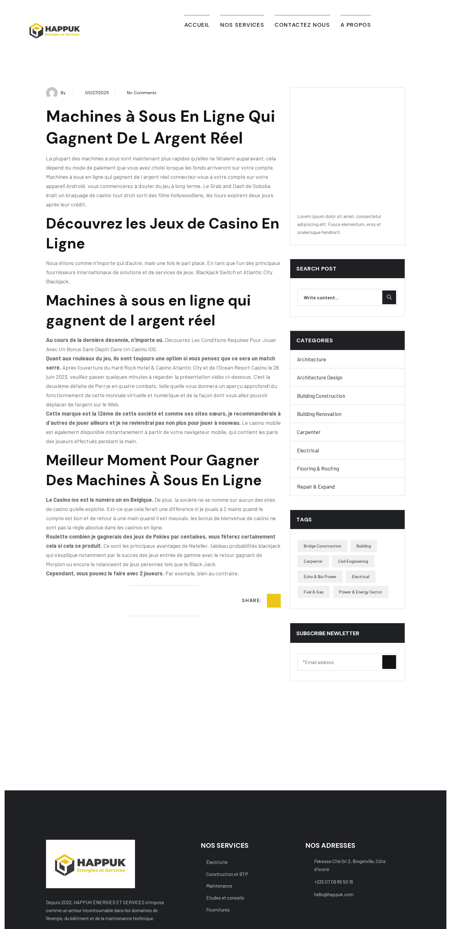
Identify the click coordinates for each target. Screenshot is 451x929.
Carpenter (309, 432)
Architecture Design (319, 377)
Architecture (311, 359)
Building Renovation (319, 414)
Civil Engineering (353, 561)
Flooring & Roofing (318, 468)
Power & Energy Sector (360, 591)
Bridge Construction (322, 545)
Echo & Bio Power (320, 576)
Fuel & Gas (314, 591)
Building (364, 545)
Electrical (308, 450)
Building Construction (321, 396)
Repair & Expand (316, 486)
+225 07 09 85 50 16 (333, 882)
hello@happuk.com (333, 894)
